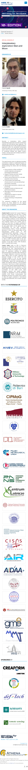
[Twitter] (27, 766)
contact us (11, 763)
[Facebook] (25, 766)
